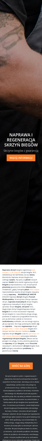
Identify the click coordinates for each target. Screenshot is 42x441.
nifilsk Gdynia (34, 289)
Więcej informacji (21, 157)
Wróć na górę (21, 365)
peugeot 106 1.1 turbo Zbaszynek (15, 329)
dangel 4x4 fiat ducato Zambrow (16, 331)
